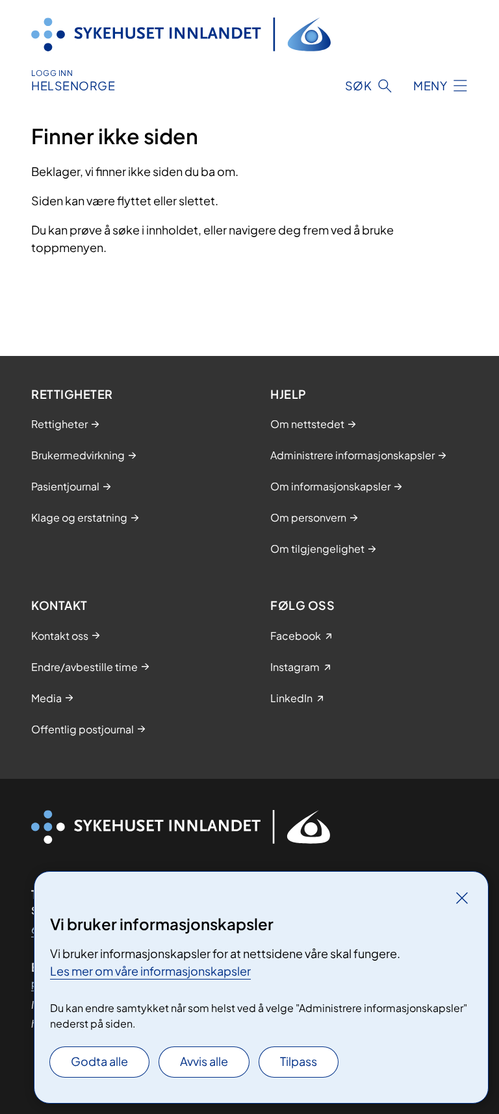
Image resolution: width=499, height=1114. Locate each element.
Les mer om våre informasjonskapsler (150, 970)
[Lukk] (462, 897)
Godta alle (99, 1061)
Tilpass (298, 1061)
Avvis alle (204, 1061)
